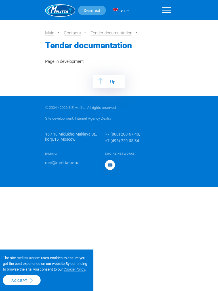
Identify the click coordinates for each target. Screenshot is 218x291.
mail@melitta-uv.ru (61, 162)
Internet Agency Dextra (93, 118)
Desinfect (92, 10)
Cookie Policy (74, 269)
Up (112, 81)
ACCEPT (19, 280)
